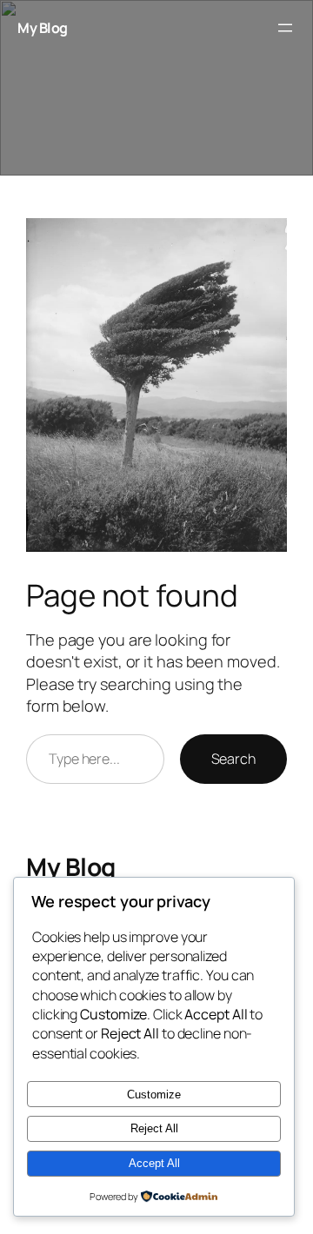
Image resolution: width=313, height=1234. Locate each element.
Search (233, 758)
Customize (154, 1094)
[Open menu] (285, 27)
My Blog (42, 27)
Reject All (154, 1128)
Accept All (154, 1163)
